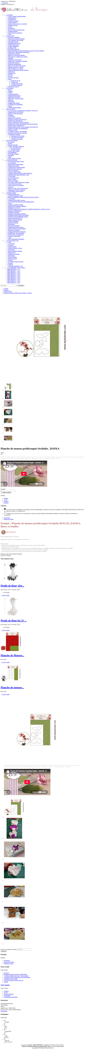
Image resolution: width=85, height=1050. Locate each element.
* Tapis (9, 34)
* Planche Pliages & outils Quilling (16, 228)
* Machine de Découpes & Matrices (16, 206)
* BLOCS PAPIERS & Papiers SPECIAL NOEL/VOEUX (23, 197)
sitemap (6, 982)
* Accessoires (10, 142)
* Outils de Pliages (12, 22)
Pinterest (6, 502)
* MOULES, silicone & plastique (16, 55)
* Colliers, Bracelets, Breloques (15, 146)
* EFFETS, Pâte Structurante (15, 113)
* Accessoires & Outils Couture (15, 161)
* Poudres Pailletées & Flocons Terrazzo (17, 70)
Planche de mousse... (12, 687)
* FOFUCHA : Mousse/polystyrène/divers (18, 52)
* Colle (9, 242)
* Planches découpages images (15, 227)
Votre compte (5, 985)
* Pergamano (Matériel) (13, 225)
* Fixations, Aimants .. (13, 21)
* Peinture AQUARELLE (14, 118)
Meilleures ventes (8, 963)
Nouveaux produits (9, 962)
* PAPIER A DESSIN (13, 212)
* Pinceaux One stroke (16, 139)
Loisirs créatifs (9, 35)
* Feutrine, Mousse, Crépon (14, 248)
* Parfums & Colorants (13, 62)
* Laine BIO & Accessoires (14, 184)
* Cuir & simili (11, 176)
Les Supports (9, 88)
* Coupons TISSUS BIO (14, 172)
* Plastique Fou (11, 73)
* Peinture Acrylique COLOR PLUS (17, 119)
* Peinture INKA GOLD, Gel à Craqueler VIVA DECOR (22, 127)
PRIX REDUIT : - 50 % (13, 282)
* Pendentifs (10, 155)
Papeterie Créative (10, 192)
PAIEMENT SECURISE (10, 979)
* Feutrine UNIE (11, 47)
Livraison (6, 973)
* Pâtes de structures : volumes (15, 67)
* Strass (9, 79)
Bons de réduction (9, 994)
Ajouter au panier (6, 492)
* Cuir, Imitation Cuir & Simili (15, 40)
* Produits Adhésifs (12, 31)
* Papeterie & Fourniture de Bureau (16, 213)
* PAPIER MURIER (12, 221)
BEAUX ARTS (9, 109)
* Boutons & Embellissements (15, 164)
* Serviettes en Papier (13, 77)
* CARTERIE (11, 198)
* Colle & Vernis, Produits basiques (16, 16)
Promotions (7, 960)
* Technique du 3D (13, 80)
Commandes (7, 995)
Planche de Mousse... (12, 655)
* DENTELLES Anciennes (14, 169)
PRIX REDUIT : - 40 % (13, 279)
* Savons (9, 76)
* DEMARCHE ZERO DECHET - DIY (18, 175)
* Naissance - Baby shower (14, 59)
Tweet (5, 499)
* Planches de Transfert (13, 230)
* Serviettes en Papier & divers (15, 261)
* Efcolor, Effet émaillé (13, 151)
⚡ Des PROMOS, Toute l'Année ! (14, 267)
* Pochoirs (10, 74)
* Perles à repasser (12, 258)
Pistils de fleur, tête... (12, 585)
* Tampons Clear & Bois (13, 236)
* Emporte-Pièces (12, 18)
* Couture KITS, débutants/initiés (16, 167)
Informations (4, 1011)
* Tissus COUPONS (12, 170)
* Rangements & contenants (14, 32)
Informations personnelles (10, 997)
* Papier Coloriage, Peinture (14, 219)
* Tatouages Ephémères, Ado (15, 266)
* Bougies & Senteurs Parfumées (16, 38)
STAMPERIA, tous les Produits (15, 233)
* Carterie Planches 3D (17, 83)
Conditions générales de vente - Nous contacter (16, 976)
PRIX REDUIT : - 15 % (13, 272)
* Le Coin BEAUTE (14, 148)
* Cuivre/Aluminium (12, 94)
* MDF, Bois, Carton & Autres (15, 98)
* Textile (9, 106)
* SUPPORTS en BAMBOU (15, 104)
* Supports (10, 263)
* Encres (9, 203)
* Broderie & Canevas (13, 166)
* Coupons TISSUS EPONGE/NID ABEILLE (19, 173)
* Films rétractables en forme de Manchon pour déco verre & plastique (25, 50)
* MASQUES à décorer (13, 53)
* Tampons (10, 264)
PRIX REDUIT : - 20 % (13, 273)
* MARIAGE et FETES (13, 207)
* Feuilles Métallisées (13, 46)
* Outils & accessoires (16, 85)
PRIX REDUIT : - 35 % (13, 278)
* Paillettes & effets (12, 25)
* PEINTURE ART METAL (15, 121)
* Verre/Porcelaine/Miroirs (14, 107)
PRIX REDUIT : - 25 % (13, 275)
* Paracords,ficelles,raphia (14, 64)
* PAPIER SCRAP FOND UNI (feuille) (18, 215)
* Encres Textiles (11, 179)
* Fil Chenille (10, 249)
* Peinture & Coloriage (13, 254)
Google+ (6, 501)
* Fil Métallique (11, 19)
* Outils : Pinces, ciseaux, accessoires (17, 24)
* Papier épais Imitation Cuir (14, 218)
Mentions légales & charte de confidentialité (15, 974)
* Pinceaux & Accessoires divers (15, 29)
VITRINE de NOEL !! (13, 86)
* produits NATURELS (13, 103)
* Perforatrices (11, 28)
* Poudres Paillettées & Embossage (16, 231)
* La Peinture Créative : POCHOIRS (17, 131)
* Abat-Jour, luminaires (13, 37)
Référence (3, 554)
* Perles (9, 157)
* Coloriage (10, 245)
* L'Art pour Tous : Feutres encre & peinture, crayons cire (22, 110)
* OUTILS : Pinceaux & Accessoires (17, 133)
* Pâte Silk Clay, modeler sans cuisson (17, 56)
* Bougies (10, 91)
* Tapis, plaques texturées (14, 158)
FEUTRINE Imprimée (13, 49)
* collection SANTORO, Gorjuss (16, 200)
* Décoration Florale (12, 41)
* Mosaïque (10, 58)
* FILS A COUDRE (12, 181)
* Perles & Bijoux (12, 257)
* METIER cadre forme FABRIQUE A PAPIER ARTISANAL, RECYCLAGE (28, 209)
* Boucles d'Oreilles (12, 145)
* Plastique (10, 100)
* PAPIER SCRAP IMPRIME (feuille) (17, 216)
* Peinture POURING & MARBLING (17, 128)
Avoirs (5, 992)
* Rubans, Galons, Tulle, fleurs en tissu (17, 188)
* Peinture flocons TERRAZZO (15, 125)
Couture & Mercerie (10, 160)
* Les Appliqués (11, 163)
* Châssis (9, 92)
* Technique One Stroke (17, 137)
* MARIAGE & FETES (13, 97)
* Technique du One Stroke (15, 136)
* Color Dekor (11, 243)
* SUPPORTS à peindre (13, 134)
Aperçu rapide (5, 595)
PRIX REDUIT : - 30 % (13, 276)
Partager (6, 498)
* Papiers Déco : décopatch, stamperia (17, 61)
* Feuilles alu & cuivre (13, 44)
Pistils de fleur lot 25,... (13, 620)
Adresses (6, 991)
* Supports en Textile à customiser (16, 190)
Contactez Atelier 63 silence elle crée (13, 980)
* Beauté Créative (15, 149)
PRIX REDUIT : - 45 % (13, 281)
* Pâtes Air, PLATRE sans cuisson (16, 65)
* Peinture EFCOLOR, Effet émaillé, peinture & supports (22, 124)
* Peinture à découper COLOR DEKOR (18, 122)
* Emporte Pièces (11, 246)
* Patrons (9, 27)
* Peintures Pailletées (12, 222)
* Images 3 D (14, 82)
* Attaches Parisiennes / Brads (15, 195)
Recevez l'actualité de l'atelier (8, 949)
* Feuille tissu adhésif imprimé (15, 204)
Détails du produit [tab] (8, 519)
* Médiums (10, 115)
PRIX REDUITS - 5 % (13, 269)
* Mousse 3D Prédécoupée (14, 210)
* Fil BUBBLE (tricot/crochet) (15, 191)
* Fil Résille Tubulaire (13, 154)
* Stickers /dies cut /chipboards (15, 234)
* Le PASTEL (11, 116)
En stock (3, 555)
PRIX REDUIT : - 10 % (13, 270)
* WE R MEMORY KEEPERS (15, 239)
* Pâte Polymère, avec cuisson (15, 68)
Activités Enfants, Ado (11, 240)
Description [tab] (7, 518)
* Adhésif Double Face (13, 194)
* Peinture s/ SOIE (12, 130)
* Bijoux (9, 89)
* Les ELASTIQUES (13, 178)
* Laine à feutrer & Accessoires (15, 185)
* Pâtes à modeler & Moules (14, 251)
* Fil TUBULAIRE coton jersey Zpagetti (18, 182)
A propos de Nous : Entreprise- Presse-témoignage (17, 977)
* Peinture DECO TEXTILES (15, 112)
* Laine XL (10, 187)
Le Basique (8, 15)
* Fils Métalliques (12, 152)
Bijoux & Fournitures (11, 140)
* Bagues (9, 143)
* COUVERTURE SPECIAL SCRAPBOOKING (20, 201)
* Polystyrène (10, 101)
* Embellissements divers (14, 43)
